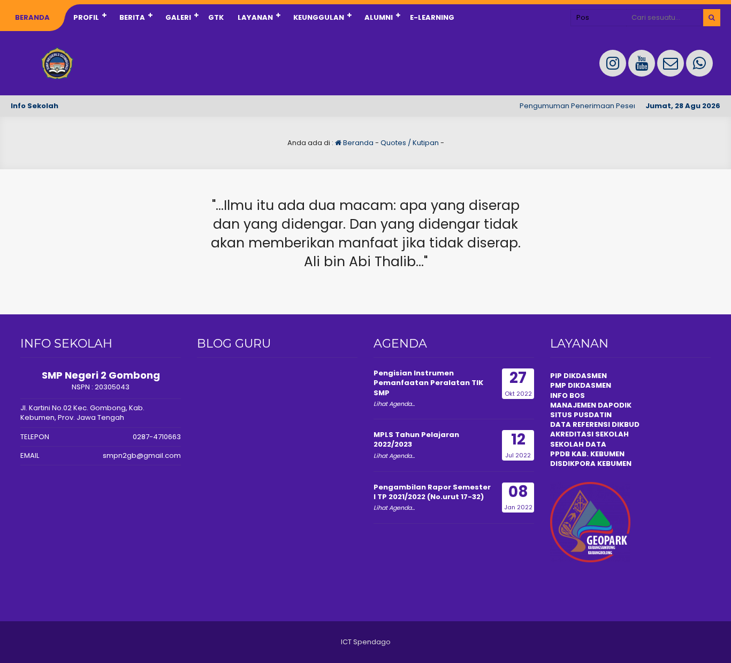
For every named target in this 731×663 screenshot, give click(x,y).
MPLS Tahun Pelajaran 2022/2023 (416, 439)
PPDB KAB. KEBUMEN (587, 454)
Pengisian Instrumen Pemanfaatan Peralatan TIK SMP (428, 382)
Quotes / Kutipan (409, 143)
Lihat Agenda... (394, 404)
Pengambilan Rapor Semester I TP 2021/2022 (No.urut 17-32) (432, 492)
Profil (86, 17)
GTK (216, 17)
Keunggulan (318, 17)
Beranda (32, 17)
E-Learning (432, 17)
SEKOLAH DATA (578, 444)
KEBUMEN (613, 463)
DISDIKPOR (570, 463)
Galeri (178, 17)
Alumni (378, 17)
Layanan (255, 17)
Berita (132, 17)
